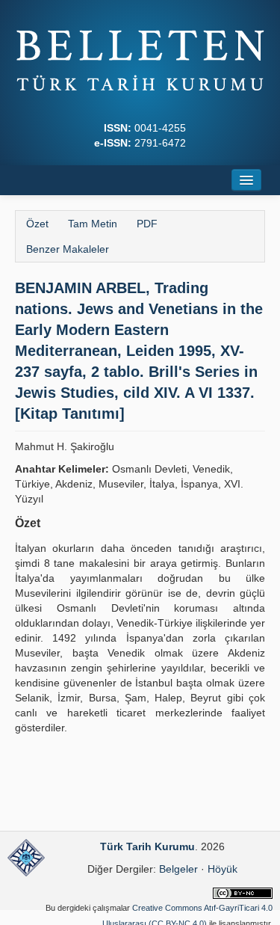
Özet (37, 224)
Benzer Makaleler (67, 249)
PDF (147, 224)
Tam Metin (92, 224)
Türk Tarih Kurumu (147, 846)
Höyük (222, 869)
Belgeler (178, 869)
